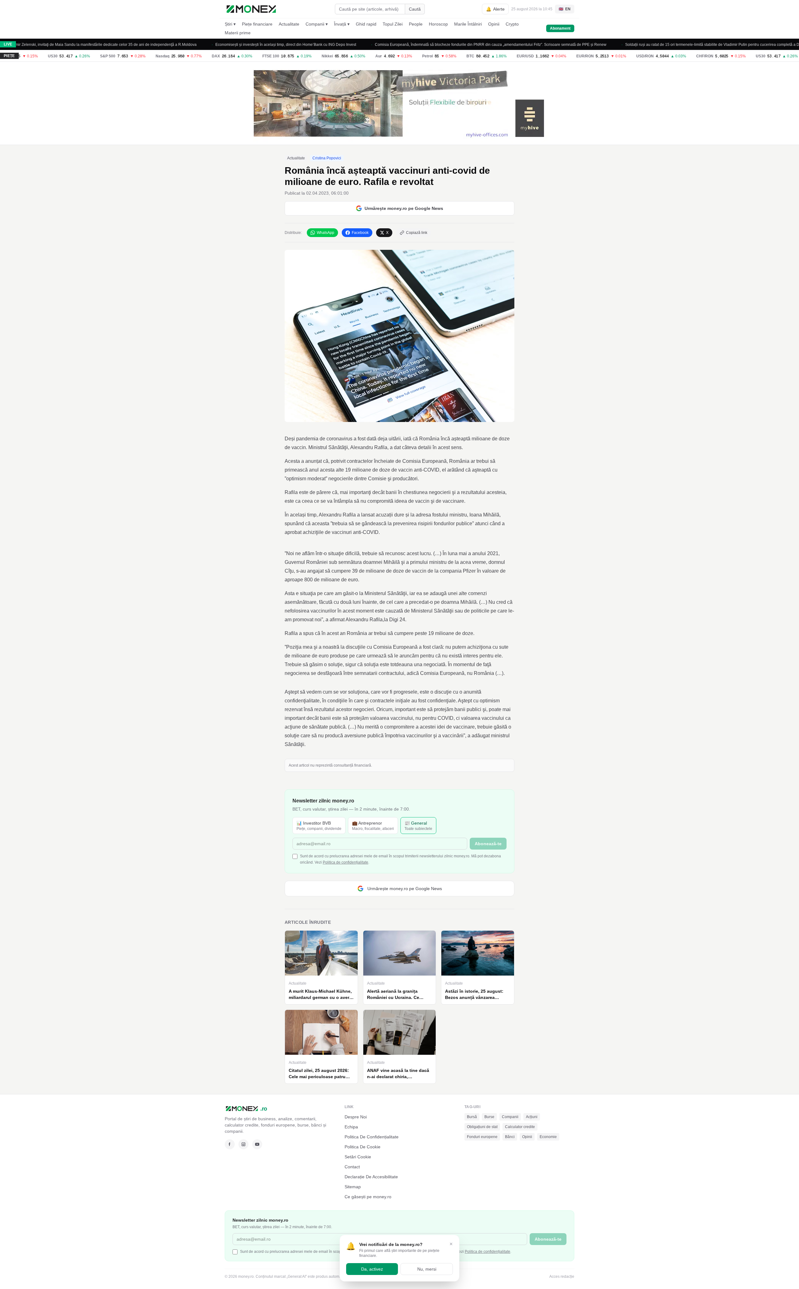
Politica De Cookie (362, 1146)
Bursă (472, 1117)
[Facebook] (230, 1144)
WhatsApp (325, 232)
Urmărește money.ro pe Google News (404, 208)
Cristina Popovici (326, 158)
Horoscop (438, 24)
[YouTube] (257, 1144)
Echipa (351, 1126)
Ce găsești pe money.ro (368, 1196)
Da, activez (372, 1269)
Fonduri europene (482, 1137)
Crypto (512, 24)
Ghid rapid (366, 24)
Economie (548, 1137)
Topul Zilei (393, 24)
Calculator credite (520, 1127)
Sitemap (353, 1186)
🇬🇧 (565, 9)
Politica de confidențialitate (345, 862)
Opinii (493, 24)
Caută (415, 9)
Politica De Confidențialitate (372, 1136)
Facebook (360, 232)
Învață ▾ (342, 24)
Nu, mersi (426, 1269)
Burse (489, 1117)
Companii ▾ (317, 24)
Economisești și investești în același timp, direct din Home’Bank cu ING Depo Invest (258, 44)
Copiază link (416, 232)
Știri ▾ (230, 24)
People (416, 24)
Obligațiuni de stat (482, 1127)
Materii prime (238, 32)
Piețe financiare (257, 24)
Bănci (510, 1137)
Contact (352, 1166)
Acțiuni (531, 1117)
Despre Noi (356, 1116)
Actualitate (289, 24)
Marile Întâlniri (468, 24)
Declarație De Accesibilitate (371, 1176)
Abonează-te (488, 843)
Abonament (560, 28)
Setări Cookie (358, 1156)
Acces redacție (561, 1276)
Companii (510, 1117)
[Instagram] (243, 1144)
